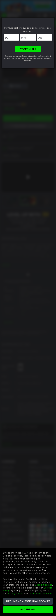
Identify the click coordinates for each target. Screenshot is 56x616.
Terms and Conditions (40, 593)
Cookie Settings (43, 585)
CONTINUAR (28, 49)
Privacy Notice (15, 593)
